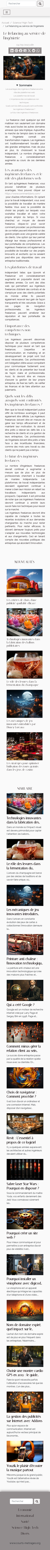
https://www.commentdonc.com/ (23, 193)
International (25, 1516)
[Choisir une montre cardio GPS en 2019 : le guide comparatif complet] (25, 1356)
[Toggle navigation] (6, 12)
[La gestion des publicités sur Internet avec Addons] (25, 1402)
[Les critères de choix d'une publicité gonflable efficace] (24, 583)
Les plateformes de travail (24, 96)
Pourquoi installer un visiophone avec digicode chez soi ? (24, 1283)
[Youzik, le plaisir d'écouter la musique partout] (25, 1451)
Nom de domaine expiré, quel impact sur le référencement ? (24, 1329)
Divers (25, 1533)
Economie (25, 1510)
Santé (25, 1522)
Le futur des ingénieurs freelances (24, 112)
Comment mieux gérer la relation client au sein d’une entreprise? (24, 1050)
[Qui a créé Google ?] (25, 990)
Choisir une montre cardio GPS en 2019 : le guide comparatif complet (25, 1375)
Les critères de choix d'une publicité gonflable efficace (22, 601)
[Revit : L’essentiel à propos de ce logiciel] (25, 1123)
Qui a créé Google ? (20, 1005)
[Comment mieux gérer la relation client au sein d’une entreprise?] (25, 1031)
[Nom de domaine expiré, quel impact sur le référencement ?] (25, 1310)
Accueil (5, 22)
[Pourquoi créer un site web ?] (25, 1218)
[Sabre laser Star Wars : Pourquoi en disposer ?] (25, 1169)
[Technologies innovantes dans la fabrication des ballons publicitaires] (24, 622)
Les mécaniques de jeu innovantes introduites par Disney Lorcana (21, 724)
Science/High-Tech (23, 22)
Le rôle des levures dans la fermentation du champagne (23, 683)
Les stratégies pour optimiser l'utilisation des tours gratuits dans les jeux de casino (23, 766)
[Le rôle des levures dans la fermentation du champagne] (24, 665)
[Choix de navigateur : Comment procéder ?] (25, 1077)
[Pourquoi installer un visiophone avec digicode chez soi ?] (25, 1264)
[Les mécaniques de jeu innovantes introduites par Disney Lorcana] (24, 704)
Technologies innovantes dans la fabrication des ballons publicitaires (23, 642)
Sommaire (25, 85)
